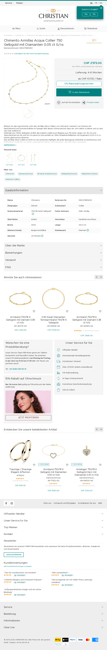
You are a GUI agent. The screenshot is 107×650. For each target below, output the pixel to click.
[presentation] (97, 277)
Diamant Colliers (13, 179)
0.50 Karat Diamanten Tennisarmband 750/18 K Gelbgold (53, 320)
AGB (100, 503)
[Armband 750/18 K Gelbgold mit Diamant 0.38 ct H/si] (20, 298)
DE (91, 3)
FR (96, 3)
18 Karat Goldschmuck (47, 174)
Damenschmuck (26, 174)
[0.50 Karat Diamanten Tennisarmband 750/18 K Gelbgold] (53, 298)
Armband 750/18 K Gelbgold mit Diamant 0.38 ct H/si (20, 320)
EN (101, 3)
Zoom (47, 104)
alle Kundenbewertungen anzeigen (18, 566)
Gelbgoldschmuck (69, 174)
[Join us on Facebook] (6, 505)
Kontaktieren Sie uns (87, 503)
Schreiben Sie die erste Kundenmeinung (31, 54)
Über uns (47, 503)
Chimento (10, 174)
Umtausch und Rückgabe (65, 503)
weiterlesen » (10, 145)
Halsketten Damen (90, 174)
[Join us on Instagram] (11, 505)
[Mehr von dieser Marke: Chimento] (88, 42)
